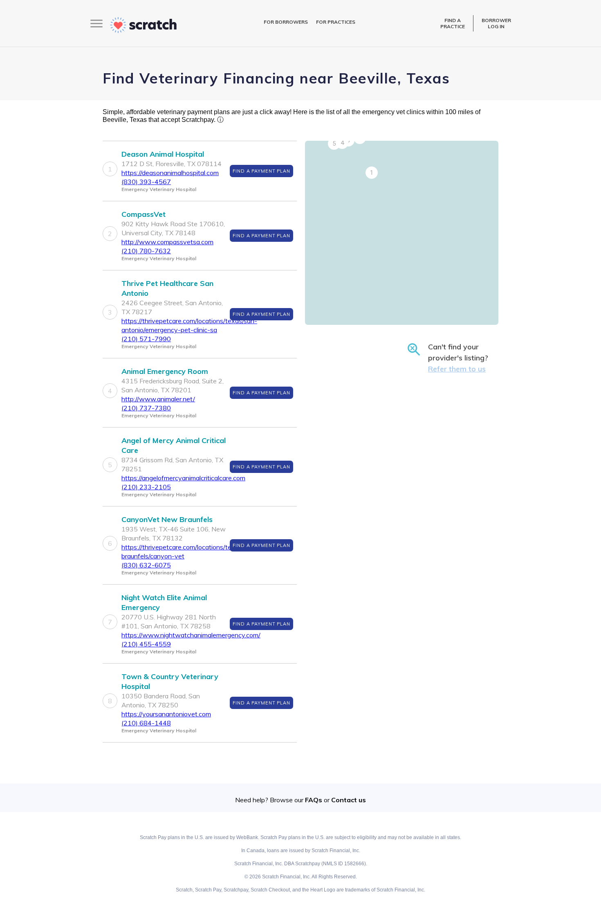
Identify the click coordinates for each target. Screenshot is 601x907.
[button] (372, 173)
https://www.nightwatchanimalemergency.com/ (190, 635)
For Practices (335, 22)
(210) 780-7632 (146, 251)
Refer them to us (457, 369)
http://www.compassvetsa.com (167, 242)
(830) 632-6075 (146, 565)
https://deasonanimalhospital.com (170, 173)
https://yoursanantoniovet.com (166, 714)
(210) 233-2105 (146, 487)
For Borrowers (286, 22)
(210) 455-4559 (146, 644)
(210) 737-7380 (146, 408)
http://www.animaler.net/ (158, 399)
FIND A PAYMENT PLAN (261, 171)
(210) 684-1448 (146, 723)
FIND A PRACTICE (452, 23)
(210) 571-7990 (146, 339)
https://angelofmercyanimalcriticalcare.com (183, 478)
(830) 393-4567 (146, 182)
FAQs (313, 800)
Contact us (348, 800)
